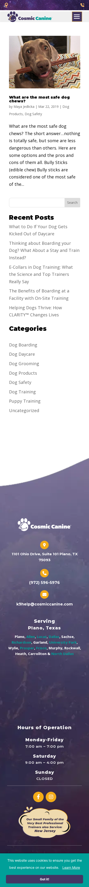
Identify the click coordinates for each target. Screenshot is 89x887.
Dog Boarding (23, 345)
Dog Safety (33, 114)
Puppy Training (25, 401)
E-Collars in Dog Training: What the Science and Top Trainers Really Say (41, 274)
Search (72, 202)
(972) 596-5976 (44, 582)
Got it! (44, 879)
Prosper (27, 648)
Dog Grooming (24, 363)
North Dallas (62, 653)
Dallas (54, 636)
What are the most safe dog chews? (39, 99)
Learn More (71, 867)
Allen (30, 636)
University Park (63, 642)
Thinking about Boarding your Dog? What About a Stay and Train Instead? (44, 250)
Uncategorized (24, 410)
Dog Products (23, 373)
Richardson (21, 642)
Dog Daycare (22, 354)
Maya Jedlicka (24, 106)
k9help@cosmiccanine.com (44, 604)
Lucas (42, 636)
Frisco (41, 648)
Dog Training (22, 392)
